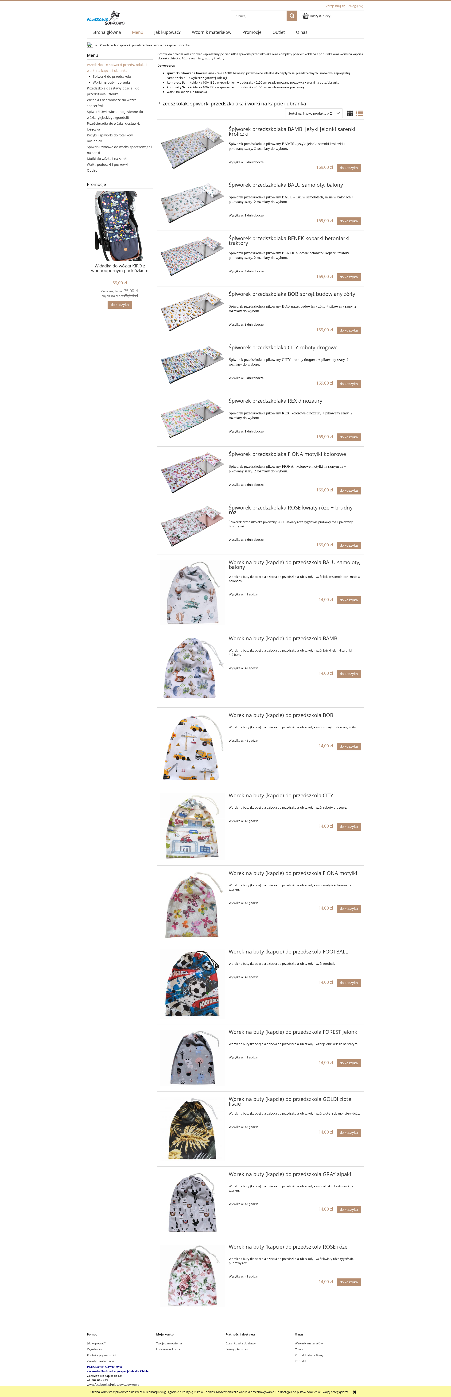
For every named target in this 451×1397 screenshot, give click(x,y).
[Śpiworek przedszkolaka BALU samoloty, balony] (192, 203)
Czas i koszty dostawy (241, 1343)
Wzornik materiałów (309, 1343)
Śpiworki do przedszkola (112, 76)
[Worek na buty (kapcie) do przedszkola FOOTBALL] (192, 984)
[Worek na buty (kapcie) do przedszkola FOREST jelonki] (192, 1058)
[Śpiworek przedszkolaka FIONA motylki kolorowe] (192, 472)
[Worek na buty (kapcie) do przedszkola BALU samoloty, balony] (192, 592)
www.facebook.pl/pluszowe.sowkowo (113, 1384)
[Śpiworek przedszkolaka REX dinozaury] (192, 418)
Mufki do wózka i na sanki (107, 158)
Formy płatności (237, 1349)
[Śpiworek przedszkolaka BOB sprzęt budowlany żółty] (192, 311)
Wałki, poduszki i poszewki (107, 164)
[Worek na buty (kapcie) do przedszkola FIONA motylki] (192, 904)
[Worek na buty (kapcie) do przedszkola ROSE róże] (192, 1276)
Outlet (92, 170)
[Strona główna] (105, 17)
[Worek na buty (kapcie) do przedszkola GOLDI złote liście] (192, 1129)
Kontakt (300, 1361)
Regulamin (94, 1349)
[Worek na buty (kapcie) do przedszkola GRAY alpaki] (192, 1203)
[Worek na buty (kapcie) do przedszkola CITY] (192, 826)
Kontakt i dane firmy (309, 1355)
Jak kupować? (96, 1343)
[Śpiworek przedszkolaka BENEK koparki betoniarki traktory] (192, 256)
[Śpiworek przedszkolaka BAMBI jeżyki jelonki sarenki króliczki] (192, 148)
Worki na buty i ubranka (112, 82)
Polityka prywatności (101, 1355)
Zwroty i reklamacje (100, 1361)
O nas (299, 1349)
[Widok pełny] (359, 113)
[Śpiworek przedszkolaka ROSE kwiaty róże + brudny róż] (192, 526)
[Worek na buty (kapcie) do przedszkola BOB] (192, 747)
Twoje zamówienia (169, 1343)
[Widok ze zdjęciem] (350, 113)
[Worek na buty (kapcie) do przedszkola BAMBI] (192, 669)
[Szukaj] (292, 16)
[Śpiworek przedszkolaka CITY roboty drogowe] (192, 364)
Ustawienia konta (168, 1349)
